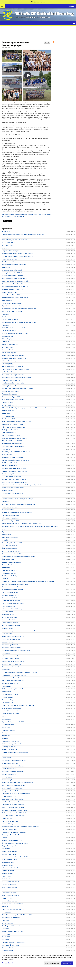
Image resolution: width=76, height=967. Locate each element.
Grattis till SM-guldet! (8, 873)
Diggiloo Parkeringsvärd (9, 846)
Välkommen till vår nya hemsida (11, 917)
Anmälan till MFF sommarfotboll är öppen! (14, 675)
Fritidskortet (5, 314)
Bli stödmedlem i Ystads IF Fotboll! (12, 708)
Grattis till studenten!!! (8, 870)
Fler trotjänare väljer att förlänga (11, 430)
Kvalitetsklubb (6, 267)
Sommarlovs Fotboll (8, 510)
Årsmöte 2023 (6, 735)
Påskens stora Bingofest (9, 700)
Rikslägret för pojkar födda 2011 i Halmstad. (14, 239)
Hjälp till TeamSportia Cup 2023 (11, 639)
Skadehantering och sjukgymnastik (12, 270)
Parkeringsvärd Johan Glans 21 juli (11, 667)
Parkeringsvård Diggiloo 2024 (10, 521)
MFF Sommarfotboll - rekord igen (11, 476)
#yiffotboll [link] (5, 214)
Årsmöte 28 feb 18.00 (8, 559)
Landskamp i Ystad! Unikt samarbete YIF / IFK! (15, 857)
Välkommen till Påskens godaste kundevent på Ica (16, 377)
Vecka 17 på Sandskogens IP (10, 895)
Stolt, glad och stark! (8, 336)
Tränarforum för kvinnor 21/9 (10, 606)
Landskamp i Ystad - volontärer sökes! (13, 799)
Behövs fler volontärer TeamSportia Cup (13, 487)
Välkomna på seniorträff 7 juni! (10, 518)
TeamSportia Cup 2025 (8, 419)
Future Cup (5, 906)
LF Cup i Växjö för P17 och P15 (10, 405)
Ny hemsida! (5, 939)
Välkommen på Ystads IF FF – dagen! (12, 609)
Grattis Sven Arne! (7, 879)
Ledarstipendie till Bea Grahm (10, 515)
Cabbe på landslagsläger (9, 884)
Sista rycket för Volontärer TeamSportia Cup (14, 482)
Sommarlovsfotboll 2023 (9, 620)
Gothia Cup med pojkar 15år (10, 344)
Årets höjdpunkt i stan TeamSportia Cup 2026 (15, 297)
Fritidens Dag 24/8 (7, 339)
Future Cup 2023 (6, 686)
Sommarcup (24, 135)
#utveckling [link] (24, 214)
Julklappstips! (6, 567)
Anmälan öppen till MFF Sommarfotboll (13, 289)
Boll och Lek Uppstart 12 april (10, 391)
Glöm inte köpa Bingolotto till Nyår (11, 562)
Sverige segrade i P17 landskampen (12, 788)
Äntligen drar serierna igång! (10, 683)
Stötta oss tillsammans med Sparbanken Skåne (15, 281)
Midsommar (5, 248)
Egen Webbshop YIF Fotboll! (10, 694)
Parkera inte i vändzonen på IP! (10, 821)
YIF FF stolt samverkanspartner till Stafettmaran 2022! (17, 915)
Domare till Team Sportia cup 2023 (11, 664)
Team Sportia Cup (7, 818)
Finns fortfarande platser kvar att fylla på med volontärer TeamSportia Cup (23, 234)
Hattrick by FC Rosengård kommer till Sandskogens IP (17, 782)
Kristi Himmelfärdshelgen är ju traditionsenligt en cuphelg (18, 504)
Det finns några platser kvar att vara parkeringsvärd (16, 650)
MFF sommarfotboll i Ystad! (10, 617)
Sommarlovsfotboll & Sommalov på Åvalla (14, 350)
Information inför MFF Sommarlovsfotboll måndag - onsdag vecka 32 (22, 485)
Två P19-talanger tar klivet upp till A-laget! (13, 427)
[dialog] (38, 959)
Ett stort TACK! (6, 231)
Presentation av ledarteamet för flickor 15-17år (15, 286)
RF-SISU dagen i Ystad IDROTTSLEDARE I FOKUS (16, 452)
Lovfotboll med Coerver (8, 769)
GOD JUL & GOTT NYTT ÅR (9, 749)
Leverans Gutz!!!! (6, 757)
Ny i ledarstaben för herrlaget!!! (10, 763)
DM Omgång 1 (6, 928)
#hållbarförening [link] (46, 214)
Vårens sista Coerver (8, 862)
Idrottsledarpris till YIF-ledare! (10, 678)
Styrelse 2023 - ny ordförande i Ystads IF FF (14, 661)
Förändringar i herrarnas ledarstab (11, 647)
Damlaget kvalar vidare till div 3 (10, 587)
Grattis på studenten (8, 642)
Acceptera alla (67, 963)
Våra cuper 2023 (6, 719)
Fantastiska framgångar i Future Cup (12, 366)
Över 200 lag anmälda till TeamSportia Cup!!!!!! (15, 843)
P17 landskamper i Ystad (9, 796)
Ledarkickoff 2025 (7, 402)
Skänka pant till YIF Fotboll (9, 859)
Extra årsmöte (6, 669)
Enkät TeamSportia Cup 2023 (10, 570)
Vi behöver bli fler (7, 300)
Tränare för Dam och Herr (9, 330)
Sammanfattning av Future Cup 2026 (12, 284)
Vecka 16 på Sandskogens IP (10, 901)
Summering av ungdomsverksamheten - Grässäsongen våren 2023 (21, 631)
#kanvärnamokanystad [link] (8, 216)
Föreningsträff (6, 449)
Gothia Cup (5, 237)
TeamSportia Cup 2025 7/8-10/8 (11, 380)
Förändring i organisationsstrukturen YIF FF (14, 446)
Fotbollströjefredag (7, 363)
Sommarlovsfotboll (7, 490)
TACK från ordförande (8, 724)
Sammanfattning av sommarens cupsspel (14, 479)
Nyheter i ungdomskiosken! (10, 656)
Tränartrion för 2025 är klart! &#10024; (12, 441)
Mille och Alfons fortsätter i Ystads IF (12, 424)
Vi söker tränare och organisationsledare (13, 785)
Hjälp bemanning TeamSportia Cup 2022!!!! (14, 832)
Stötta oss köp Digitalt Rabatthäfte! (12, 744)
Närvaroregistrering (7, 824)
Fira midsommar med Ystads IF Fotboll (13, 355)
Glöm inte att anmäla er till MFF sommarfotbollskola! (17, 512)
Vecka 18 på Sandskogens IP (10, 887)
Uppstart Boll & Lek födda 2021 (11, 295)
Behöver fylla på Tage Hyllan (10, 361)
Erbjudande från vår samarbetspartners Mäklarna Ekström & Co (20, 672)
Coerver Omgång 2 (7, 923)
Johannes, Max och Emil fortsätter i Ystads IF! (15, 438)
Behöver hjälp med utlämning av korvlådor (14, 264)
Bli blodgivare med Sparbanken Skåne (13, 399)
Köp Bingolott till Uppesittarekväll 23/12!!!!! (14, 760)
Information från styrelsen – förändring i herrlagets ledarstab (19, 308)
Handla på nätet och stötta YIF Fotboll (12, 273)
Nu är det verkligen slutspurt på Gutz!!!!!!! (13, 766)
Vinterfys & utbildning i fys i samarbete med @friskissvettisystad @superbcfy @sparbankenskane (30, 526)
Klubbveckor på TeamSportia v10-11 (12, 543)
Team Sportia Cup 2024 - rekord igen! (12, 474)
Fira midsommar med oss (9, 259)
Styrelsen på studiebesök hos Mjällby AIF (14, 275)
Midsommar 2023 (7, 633)
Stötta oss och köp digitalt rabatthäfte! (13, 689)
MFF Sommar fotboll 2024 (9, 545)
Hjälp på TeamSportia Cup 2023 (11, 625)
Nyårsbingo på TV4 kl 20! (9, 746)
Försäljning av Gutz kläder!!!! (10, 791)
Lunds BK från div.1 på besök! (10, 829)
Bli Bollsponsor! (6, 733)
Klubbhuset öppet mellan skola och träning (14, 468)
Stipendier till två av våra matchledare (12, 306)
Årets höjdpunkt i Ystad (8, 262)
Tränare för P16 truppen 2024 (10, 592)
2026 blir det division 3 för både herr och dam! (15, 333)
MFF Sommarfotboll (7, 245)
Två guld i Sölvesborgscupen (10, 251)
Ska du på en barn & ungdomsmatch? (13, 375)
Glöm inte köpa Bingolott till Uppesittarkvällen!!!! (15, 752)
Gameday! (5, 738)
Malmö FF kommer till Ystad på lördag (13, 807)
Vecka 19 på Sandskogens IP (10, 881)
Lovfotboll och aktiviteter (9, 372)
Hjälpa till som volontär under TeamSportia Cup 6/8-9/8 (17, 256)
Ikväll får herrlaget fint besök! (10, 645)
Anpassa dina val (7, 963)
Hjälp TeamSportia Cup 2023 (10, 622)
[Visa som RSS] (54, 42)
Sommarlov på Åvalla (8, 496)
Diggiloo (4, 837)
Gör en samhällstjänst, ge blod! (11, 741)
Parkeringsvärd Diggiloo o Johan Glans (13, 680)
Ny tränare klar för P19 (8, 416)
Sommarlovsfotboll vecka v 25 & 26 (12, 840)
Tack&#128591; (6, 876)
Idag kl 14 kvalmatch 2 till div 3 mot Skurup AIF (15, 584)
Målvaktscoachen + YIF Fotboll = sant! (12, 931)
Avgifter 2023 (6, 727)
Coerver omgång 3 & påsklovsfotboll (12, 904)
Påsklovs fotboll (6, 534)
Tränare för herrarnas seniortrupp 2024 (13, 603)
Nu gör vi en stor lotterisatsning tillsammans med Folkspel (18, 556)
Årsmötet (4, 317)
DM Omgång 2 (6, 920)
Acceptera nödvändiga (52, 963)
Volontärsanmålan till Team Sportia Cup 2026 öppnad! (17, 253)
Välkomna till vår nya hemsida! (10, 945)
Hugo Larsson (6, 653)
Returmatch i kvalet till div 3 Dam (11, 595)
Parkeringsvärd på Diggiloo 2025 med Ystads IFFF (16, 369)
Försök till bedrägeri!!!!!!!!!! (9, 573)
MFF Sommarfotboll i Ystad (10, 868)
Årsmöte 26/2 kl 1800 (8, 410)
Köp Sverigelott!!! (7, 777)
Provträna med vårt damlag (9, 576)
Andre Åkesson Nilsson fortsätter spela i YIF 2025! (16, 421)
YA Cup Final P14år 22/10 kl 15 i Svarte (12, 589)
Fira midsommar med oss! (9, 851)
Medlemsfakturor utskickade (10, 711)
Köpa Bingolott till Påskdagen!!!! (11, 926)
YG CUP (4, 716)
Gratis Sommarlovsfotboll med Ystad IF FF (14, 813)
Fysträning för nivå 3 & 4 (9, 386)
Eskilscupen (5, 341)
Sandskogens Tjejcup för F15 (10, 835)
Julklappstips (6, 413)
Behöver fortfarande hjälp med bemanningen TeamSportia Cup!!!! (20, 826)
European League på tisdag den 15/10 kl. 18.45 (15, 460)
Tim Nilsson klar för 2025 (9, 432)
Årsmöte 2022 (6, 937)
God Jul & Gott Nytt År (8, 565)
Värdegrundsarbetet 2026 (9, 292)
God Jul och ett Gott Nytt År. (10, 319)
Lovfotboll (5, 578)
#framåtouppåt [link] (19, 216)
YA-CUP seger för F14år (8, 242)
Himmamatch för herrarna (9, 892)
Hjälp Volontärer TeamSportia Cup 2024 (13, 493)
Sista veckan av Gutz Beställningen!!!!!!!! (13, 771)
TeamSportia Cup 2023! (8, 730)
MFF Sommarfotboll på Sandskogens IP (13, 815)
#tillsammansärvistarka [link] (34, 214)
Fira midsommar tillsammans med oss (13, 636)
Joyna (3, 529)
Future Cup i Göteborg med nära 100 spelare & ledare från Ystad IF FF (21, 523)
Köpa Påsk (5, 540)
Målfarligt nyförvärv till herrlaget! (11, 435)
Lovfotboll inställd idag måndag (11, 713)
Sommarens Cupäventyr (9, 614)
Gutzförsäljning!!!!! (7, 780)
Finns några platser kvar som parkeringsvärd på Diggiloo (18, 498)
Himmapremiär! (6, 912)
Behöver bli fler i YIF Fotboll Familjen (12, 311)
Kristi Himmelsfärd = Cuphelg (10, 658)
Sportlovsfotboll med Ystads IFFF (11, 554)
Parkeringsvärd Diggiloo (9, 352)
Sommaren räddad (7, 950)
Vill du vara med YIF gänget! (10, 537)
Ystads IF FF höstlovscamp (9, 465)
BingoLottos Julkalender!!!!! (10, 774)
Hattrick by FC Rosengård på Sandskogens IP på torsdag (18, 705)
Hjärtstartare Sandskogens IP (10, 802)
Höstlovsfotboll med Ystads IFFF (11, 600)
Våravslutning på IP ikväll (9, 854)
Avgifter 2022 (6, 934)
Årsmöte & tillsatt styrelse (9, 394)
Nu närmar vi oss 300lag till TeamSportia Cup (14, 278)
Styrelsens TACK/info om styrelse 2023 (13, 722)
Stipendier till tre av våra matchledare (12, 457)
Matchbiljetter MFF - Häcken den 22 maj (13, 890)
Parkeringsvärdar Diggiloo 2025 (11, 397)
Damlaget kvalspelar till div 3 (10, 598)
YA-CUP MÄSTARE (7, 454)
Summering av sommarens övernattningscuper (15, 810)
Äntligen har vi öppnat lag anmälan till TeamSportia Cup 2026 (19, 322)
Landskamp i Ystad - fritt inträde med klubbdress (16, 793)
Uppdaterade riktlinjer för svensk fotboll (13, 942)
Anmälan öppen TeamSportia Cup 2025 (13, 443)
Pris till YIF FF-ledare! (8, 898)
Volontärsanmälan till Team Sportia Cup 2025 (14, 358)
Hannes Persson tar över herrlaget (11, 303)
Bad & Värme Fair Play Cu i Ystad (11, 551)
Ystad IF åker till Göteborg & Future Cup (13, 909)
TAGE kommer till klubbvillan (10, 463)
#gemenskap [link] (17, 214)
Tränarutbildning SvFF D (9, 702)
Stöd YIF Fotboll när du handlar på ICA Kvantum (15, 328)
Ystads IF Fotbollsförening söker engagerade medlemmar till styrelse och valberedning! (27, 408)
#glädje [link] (10, 214)
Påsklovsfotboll (6, 691)
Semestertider (6, 848)
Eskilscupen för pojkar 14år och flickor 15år (14, 471)
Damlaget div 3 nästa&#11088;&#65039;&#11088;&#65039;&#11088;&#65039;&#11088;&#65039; (29, 581)
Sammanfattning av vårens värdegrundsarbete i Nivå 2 (17, 388)
